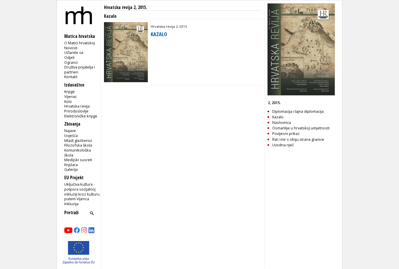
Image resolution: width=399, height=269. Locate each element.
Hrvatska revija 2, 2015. (125, 7)
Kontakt (70, 76)
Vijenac (70, 96)
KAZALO (159, 34)
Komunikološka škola (77, 152)
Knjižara (71, 164)
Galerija (71, 169)
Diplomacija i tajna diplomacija (298, 111)
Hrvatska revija (77, 106)
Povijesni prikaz (286, 133)
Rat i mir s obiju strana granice (298, 139)
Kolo (68, 101)
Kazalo (278, 116)
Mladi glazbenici (78, 140)
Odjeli (69, 57)
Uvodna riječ (283, 144)
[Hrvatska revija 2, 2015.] (301, 94)
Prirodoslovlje (76, 111)
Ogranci (71, 62)
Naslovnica (281, 122)
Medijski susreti (78, 159)
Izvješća (71, 135)
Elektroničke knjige (80, 116)
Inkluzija (71, 203)
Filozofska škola (78, 145)
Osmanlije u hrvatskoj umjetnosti (300, 128)
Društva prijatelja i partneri (79, 69)
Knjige (69, 91)
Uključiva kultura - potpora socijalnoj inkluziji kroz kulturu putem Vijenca (82, 191)
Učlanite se (74, 52)
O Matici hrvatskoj (79, 42)
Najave (70, 130)
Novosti (70, 47)
